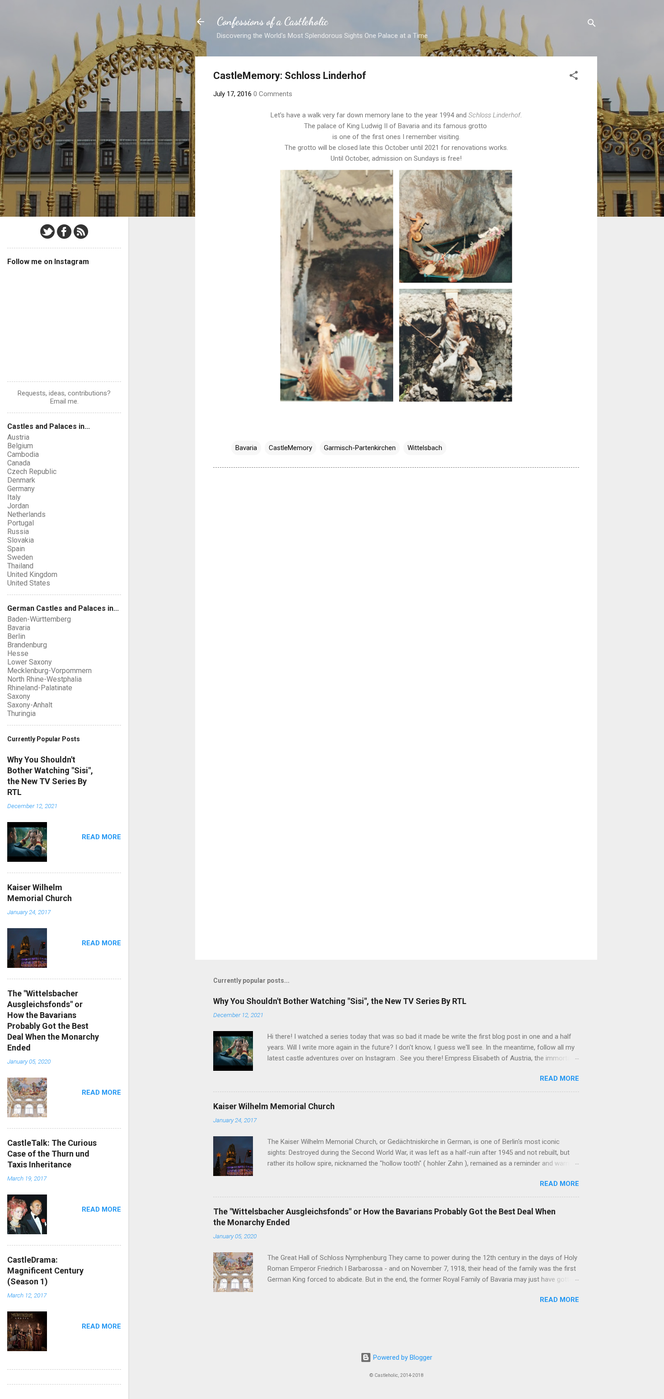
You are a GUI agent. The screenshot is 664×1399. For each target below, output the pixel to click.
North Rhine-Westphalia (44, 679)
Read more (559, 1078)
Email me (63, 401)
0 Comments (272, 94)
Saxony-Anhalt (29, 705)
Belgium (20, 446)
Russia (18, 531)
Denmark (21, 480)
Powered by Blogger (401, 1357)
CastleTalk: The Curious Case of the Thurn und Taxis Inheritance (52, 1153)
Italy (14, 497)
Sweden (20, 557)
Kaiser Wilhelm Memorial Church (274, 1106)
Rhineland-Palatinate (39, 687)
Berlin (16, 636)
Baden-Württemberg (39, 619)
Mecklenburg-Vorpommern (49, 670)
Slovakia (20, 540)
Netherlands (26, 514)
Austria (18, 437)
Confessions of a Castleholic (272, 21)
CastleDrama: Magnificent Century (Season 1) (45, 1270)
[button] (573, 77)
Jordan (18, 506)
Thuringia (21, 713)
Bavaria (246, 448)
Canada (18, 463)
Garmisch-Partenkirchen (360, 448)
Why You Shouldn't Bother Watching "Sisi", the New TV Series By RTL (340, 1001)
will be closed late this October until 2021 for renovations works (412, 148)
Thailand (20, 566)
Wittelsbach (424, 448)
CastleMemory (290, 448)
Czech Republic (31, 471)
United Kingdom (32, 574)
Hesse (17, 653)
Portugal (20, 523)
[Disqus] (396, 589)
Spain (16, 548)
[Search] (591, 24)
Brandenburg (27, 645)
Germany (21, 488)
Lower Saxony (29, 662)
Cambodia (23, 454)
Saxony (18, 696)
